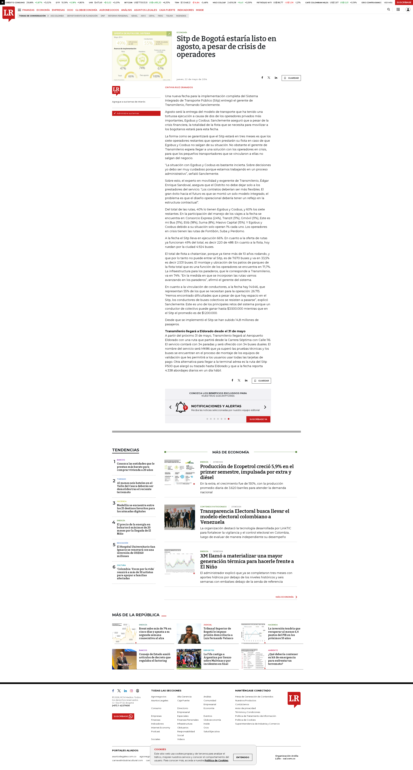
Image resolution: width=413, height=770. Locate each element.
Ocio (206, 727)
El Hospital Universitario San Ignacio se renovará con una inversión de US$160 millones (136, 551)
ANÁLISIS (126, 10)
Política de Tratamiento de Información (255, 716)
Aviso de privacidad (245, 708)
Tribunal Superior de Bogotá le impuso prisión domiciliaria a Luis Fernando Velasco (218, 633)
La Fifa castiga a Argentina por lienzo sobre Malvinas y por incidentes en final (217, 659)
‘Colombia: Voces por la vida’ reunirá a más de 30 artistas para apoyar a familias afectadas (135, 573)
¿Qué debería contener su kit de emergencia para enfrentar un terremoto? (283, 659)
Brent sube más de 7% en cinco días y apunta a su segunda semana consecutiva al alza (155, 633)
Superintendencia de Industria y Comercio (257, 723)
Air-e (143, 16)
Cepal (152, 16)
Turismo (121, 479)
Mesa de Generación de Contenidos (254, 696)
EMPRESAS (58, 10)
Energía (121, 520)
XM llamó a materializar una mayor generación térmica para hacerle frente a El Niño (247, 561)
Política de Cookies (216, 760)
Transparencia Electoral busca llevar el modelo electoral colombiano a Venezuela (244, 516)
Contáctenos (242, 704)
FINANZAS (28, 10)
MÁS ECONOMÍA (285, 597)
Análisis (207, 696)
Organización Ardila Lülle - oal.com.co (286, 757)
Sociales (155, 739)
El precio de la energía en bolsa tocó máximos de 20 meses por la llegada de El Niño (134, 529)
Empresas (156, 716)
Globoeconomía (212, 720)
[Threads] (139, 691)
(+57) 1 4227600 (121, 705)
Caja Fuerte (183, 700)
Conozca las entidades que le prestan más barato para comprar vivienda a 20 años (136, 466)
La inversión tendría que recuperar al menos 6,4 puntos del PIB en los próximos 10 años (284, 633)
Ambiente (273, 650)
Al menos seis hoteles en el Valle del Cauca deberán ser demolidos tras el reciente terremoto (135, 487)
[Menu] (19, 10)
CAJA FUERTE (167, 10)
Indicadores (157, 723)
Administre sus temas (127, 113)
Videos (181, 739)
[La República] (8, 14)
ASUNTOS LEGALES (145, 10)
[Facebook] (262, 77)
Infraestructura (184, 723)
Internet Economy (160, 727)
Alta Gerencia (184, 696)
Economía (209, 708)
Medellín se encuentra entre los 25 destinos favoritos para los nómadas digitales (136, 508)
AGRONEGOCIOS (109, 10)
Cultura (121, 565)
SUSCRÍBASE (404, 2)
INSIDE (200, 10)
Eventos (208, 716)
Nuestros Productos (245, 700)
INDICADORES (185, 10)
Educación (122, 543)
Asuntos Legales (159, 700)
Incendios (181, 16)
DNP (103, 16)
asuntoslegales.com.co (124, 756)
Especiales (182, 716)
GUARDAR (293, 78)
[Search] (388, 9)
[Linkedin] (276, 77)
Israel (134, 16)
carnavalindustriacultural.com (127, 760)
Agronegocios (158, 696)
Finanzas (155, 720)
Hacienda (121, 501)
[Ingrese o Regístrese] (408, 9)
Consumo (156, 708)
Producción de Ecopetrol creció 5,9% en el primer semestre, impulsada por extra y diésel (247, 472)
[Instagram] (132, 691)
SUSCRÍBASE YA (258, 419)
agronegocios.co (149, 756)
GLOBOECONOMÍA (86, 10)
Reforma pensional (118, 16)
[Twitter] (268, 77)
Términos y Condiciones (247, 712)
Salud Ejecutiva (212, 731)
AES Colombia (57, 16)
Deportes (209, 650)
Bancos (121, 460)
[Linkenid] (126, 691)
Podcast (155, 731)
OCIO (70, 10)
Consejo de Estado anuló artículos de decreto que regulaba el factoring (155, 657)
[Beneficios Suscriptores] (398, 9)
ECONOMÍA (43, 10)
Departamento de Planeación (82, 16)
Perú (160, 16)
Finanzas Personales (187, 720)
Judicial (208, 625)
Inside (207, 723)
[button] (169, 407)
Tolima (169, 16)
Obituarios (182, 727)
